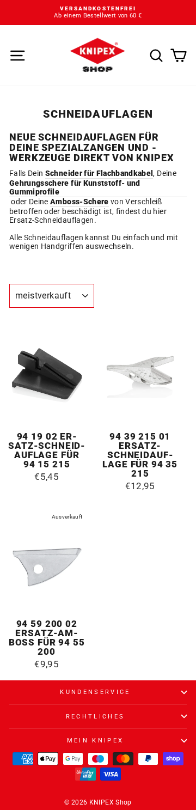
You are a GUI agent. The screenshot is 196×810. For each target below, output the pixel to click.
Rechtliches (95, 716)
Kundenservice (95, 692)
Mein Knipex (95, 740)
